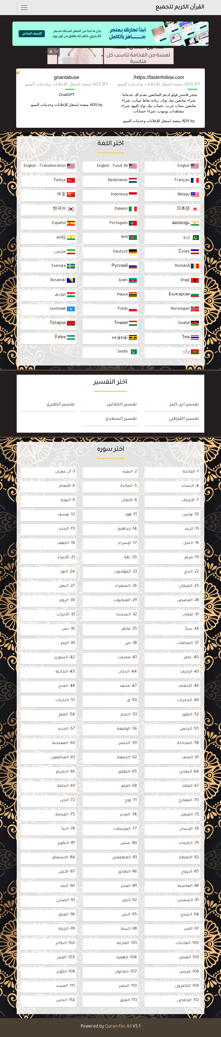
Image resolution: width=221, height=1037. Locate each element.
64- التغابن (189, 772)
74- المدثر (128, 815)
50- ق (132, 700)
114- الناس (65, 1000)
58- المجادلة (188, 743)
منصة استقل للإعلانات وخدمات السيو (152, 121)
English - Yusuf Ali (113, 166)
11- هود (131, 515)
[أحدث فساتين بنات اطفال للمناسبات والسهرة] (110, 56)
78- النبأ (68, 829)
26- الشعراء (126, 586)
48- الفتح (66, 686)
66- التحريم (65, 772)
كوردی (61, 295)
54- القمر (66, 715)
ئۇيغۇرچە (120, 338)
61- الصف (190, 758)
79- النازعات (188, 843)
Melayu (184, 195)
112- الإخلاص (188, 1000)
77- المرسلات (125, 829)
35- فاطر (129, 629)
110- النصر (128, 986)
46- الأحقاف (188, 686)
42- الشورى (64, 658)
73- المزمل (190, 815)
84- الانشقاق (63, 858)
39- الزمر (68, 643)
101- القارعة (127, 943)
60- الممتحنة (63, 743)
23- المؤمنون (125, 572)
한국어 (60, 209)
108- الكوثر (66, 972)
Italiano (122, 209)
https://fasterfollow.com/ (158, 77)
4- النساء (190, 486)
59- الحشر (128, 743)
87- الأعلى (66, 872)
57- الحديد (66, 729)
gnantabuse (66, 77)
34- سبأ (192, 629)
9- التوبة (68, 500)
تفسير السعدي (121, 418)
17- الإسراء (127, 543)
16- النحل (191, 543)
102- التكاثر (65, 943)
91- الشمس (188, 900)
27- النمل (67, 586)
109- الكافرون (187, 986)
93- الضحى (65, 900)
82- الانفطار (189, 858)
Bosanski (58, 280)
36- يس (68, 629)
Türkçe (60, 180)
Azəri (124, 280)
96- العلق (66, 915)
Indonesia (120, 195)
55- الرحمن (189, 729)
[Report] (51, 51)
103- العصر (189, 958)
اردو (187, 238)
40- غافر (191, 658)
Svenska (59, 266)
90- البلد (67, 886)
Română (183, 266)
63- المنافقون (63, 758)
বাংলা (125, 238)
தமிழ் (62, 238)
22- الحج (191, 572)
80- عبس (128, 843)
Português (119, 223)
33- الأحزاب (66, 615)
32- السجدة (126, 615)
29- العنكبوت (125, 600)
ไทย (186, 338)
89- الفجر (129, 886)
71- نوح (131, 800)
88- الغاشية (188, 886)
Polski (123, 309)
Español (59, 223)
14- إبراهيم (127, 529)
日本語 (184, 209)
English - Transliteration (45, 166)
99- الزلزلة (66, 929)
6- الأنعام (67, 486)
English (184, 166)
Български (180, 295)
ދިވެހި (186, 352)
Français (182, 180)
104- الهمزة (126, 958)
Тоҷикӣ (121, 323)
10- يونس (190, 515)
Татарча (58, 323)
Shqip (185, 280)
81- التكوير (66, 843)
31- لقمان (191, 615)
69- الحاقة (66, 786)
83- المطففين (124, 858)
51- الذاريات (65, 700)
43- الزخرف (189, 672)
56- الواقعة (127, 729)
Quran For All (118, 1026)
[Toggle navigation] (24, 7)
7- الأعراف (190, 500)
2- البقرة (129, 472)
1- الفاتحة (190, 472)
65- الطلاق (127, 772)
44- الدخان (127, 672)
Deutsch (121, 252)
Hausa (123, 295)
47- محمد (128, 686)
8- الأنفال (129, 500)
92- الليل (129, 900)
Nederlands (118, 180)
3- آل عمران (65, 472)
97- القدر (191, 929)
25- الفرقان (189, 586)
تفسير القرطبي (184, 418)
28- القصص (188, 600)
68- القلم (129, 786)
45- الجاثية (65, 672)
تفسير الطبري (60, 404)
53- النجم (128, 715)
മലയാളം (181, 223)
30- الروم (67, 600)
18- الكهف (66, 543)
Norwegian (181, 309)
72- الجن (67, 800)
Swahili (184, 323)
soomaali (58, 309)
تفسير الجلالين (122, 404)
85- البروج (190, 872)
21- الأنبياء (66, 558)
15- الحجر (67, 529)
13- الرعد (192, 529)
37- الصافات (188, 643)
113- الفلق (128, 1000)
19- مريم (191, 558)
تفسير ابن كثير (184, 404)
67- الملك (190, 786)
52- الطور (190, 715)
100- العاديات (187, 943)
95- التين (129, 915)
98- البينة (129, 929)
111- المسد (65, 986)
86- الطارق (127, 872)
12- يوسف (66, 515)
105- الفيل (66, 958)
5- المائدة (128, 486)
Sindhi (123, 352)
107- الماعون (126, 972)
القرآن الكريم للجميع (180, 8)
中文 (62, 195)
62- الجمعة (127, 758)
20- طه (130, 558)
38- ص (131, 643)
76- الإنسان (189, 829)
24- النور (67, 572)
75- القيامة (65, 815)
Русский (120, 266)
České (184, 252)
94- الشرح (190, 915)
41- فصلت (127, 658)
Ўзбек (60, 338)
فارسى (60, 252)
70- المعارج (189, 800)
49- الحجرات (188, 700)
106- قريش (189, 972)
